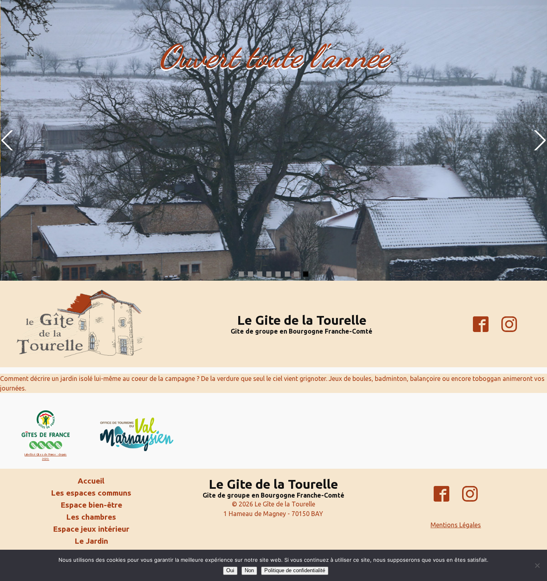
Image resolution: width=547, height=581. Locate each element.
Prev (8, 140)
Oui (230, 570)
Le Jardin (91, 541)
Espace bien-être (91, 505)
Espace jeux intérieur (91, 529)
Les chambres (91, 517)
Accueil (91, 481)
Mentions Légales (455, 524)
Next (539, 140)
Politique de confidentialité (294, 570)
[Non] (537, 565)
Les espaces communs (91, 493)
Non (249, 570)
